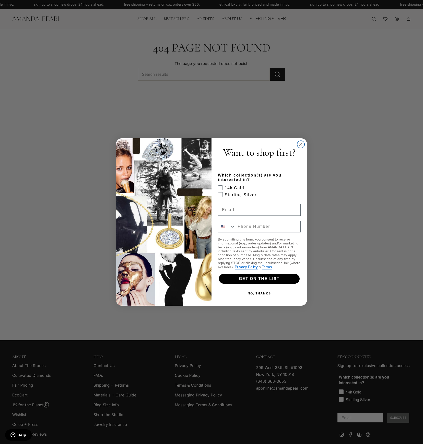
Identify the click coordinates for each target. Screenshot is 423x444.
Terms (267, 267)
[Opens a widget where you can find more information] (18, 435)
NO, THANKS (259, 293)
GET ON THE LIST (259, 279)
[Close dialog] (301, 144)
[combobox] (226, 226)
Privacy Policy (246, 267)
